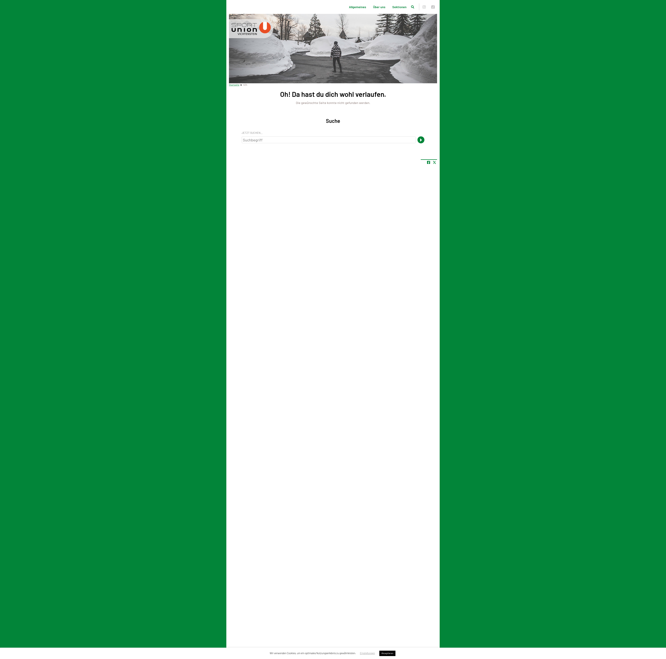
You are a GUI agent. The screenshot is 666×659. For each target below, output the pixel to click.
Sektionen (399, 7)
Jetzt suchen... (252, 132)
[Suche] (420, 139)
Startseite (234, 84)
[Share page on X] (434, 162)
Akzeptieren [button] (387, 653)
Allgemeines (357, 7)
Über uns (379, 7)
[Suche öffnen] (412, 7)
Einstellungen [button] (367, 653)
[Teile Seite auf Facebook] (428, 162)
